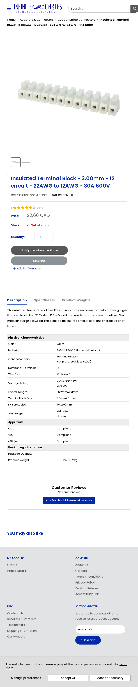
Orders (12, 565)
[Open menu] (9, 8)
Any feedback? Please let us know (69, 500)
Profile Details (17, 571)
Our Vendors (16, 636)
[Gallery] (69, 104)
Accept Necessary (110, 678)
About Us (81, 565)
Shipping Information (22, 631)
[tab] (17, 300)
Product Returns (86, 588)
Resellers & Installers (21, 619)
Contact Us (15, 613)
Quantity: (18, 237)
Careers (81, 571)
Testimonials (16, 625)
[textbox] (19, 359)
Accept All (68, 678)
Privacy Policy (85, 582)
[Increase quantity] (50, 237)
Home (11, 20)
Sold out (39, 261)
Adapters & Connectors (37, 20)
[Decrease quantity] (30, 237)
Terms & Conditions (89, 577)
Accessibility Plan (87, 594)
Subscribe (88, 640)
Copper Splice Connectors (76, 20)
